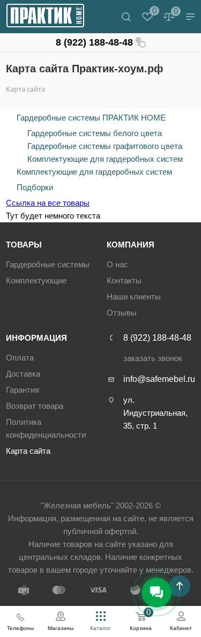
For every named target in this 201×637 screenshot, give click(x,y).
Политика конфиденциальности (46, 428)
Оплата (20, 357)
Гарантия (22, 389)
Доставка (23, 373)
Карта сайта (28, 450)
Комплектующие (36, 280)
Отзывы (122, 312)
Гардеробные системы (48, 264)
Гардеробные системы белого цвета (94, 133)
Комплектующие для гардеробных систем (105, 158)
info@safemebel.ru (159, 379)
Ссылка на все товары (48, 202)
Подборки (35, 187)
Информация (36, 337)
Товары (24, 244)
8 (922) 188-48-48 (94, 42)
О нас (117, 264)
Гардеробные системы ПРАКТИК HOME (91, 117)
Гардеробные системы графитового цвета (104, 146)
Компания (130, 244)
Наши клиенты (134, 296)
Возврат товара (34, 405)
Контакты (124, 280)
